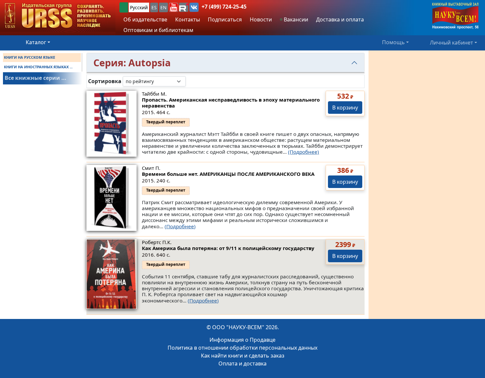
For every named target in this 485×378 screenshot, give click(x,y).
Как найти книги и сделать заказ (242, 355)
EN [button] (163, 7)
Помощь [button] (393, 42)
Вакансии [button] (295, 19)
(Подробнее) (303, 151)
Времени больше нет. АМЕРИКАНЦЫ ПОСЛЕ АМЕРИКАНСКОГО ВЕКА (228, 174)
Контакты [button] (187, 19)
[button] (173, 7)
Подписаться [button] (225, 19)
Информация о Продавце (242, 339)
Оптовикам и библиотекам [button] (158, 30)
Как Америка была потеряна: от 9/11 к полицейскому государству (228, 248)
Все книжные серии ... (35, 77)
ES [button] (154, 7)
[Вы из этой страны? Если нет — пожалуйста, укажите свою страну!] (123, 7)
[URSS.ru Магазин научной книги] (57, 16)
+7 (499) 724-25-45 (224, 6)
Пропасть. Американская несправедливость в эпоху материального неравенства (231, 102)
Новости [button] (261, 19)
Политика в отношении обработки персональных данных (242, 347)
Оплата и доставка (242, 363)
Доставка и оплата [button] (340, 19)
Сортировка (104, 81)
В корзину (345, 107)
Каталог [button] (36, 42)
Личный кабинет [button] (451, 42)
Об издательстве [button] (145, 19)
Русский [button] (139, 7)
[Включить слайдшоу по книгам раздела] (191, 81)
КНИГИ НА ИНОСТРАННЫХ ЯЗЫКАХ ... (38, 66)
